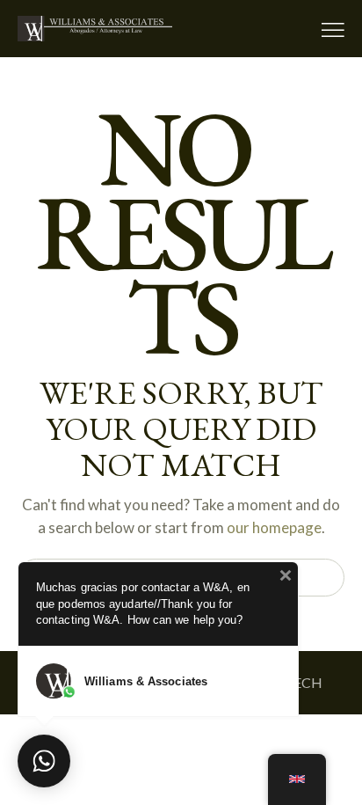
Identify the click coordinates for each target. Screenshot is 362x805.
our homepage (274, 527)
